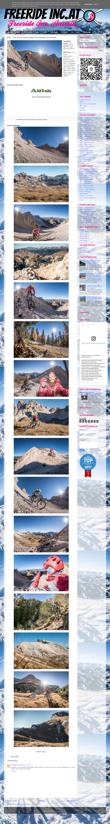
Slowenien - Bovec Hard (86, 150)
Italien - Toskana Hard (85, 138)
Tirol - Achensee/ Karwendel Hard (88, 155)
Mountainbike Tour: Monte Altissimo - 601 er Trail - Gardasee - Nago (94, 262)
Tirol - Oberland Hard (85, 159)
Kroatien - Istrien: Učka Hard (87, 146)
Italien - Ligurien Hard (85, 128)
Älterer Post (71, 801)
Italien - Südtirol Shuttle (85, 209)
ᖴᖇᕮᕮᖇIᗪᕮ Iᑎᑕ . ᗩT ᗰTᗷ (100, 383)
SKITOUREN (82, 250)
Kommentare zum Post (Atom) (21, 804)
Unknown (14, 765)
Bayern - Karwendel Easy (86, 173)
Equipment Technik (84, 99)
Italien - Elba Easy (84, 177)
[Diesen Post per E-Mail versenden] (11, 756)
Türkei (81, 200)
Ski (72, 32)
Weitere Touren (41, 751)
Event (37, 32)
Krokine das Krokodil (87, 392)
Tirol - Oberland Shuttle (85, 220)
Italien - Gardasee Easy (85, 179)
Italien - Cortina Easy (85, 175)
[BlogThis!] (13, 756)
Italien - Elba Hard (84, 124)
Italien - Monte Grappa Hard (87, 130)
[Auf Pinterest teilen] (18, 756)
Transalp (81, 108)
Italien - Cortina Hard (85, 122)
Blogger (64, 811)
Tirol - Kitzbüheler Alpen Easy (87, 197)
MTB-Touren (28, 32)
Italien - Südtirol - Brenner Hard (88, 134)
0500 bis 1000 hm (84, 232)
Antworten (14, 771)
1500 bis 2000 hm (84, 236)
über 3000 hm (83, 240)
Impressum (87, 32)
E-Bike (45, 32)
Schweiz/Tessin (83, 148)
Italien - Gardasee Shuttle (86, 207)
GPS (78, 32)
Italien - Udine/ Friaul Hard (86, 142)
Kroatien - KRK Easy (85, 191)
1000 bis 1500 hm (84, 234)
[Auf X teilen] (14, 756)
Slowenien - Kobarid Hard (86, 153)
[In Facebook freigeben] (16, 756)
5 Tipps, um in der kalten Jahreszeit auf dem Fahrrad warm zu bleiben (94, 287)
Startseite (41, 801)
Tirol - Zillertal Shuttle (85, 222)
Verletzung (82, 110)
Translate (92, 42)
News (18, 32)
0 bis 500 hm (83, 230)
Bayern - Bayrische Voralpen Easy (88, 169)
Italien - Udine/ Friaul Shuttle (87, 212)
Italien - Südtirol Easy (85, 183)
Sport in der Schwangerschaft (87, 104)
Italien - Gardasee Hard (85, 126)
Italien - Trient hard (84, 140)
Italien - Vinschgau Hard (86, 144)
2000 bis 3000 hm (84, 238)
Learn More (88, 4)
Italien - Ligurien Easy (85, 181)
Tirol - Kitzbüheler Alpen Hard (87, 157)
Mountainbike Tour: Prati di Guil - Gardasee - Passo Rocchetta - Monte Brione (94, 275)
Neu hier (10, 32)
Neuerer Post (12, 801)
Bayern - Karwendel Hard (86, 120)
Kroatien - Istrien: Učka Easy (87, 189)
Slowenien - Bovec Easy (86, 195)
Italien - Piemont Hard (85, 132)
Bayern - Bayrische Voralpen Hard (88, 118)
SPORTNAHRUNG (84, 252)
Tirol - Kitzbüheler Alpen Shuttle (88, 218)
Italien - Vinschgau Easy (86, 187)
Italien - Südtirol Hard (85, 136)
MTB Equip (54, 32)
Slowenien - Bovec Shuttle (86, 216)
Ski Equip (64, 32)
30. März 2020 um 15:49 (24, 765)
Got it (96, 4)
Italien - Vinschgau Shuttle (86, 214)
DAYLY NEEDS (83, 248)
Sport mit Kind (83, 106)
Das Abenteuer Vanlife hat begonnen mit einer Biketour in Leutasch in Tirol (94, 298)
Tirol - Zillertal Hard (84, 161)
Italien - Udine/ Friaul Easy (86, 185)
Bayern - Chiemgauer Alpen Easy (88, 171)
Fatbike (81, 101)
